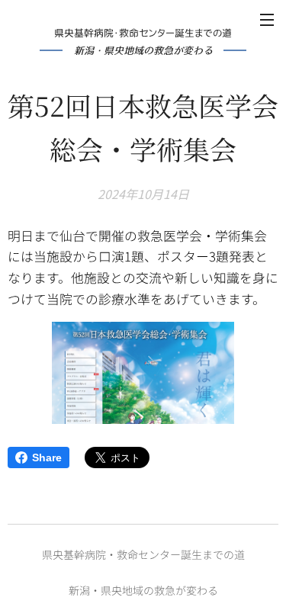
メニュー (267, 19)
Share (47, 457)
